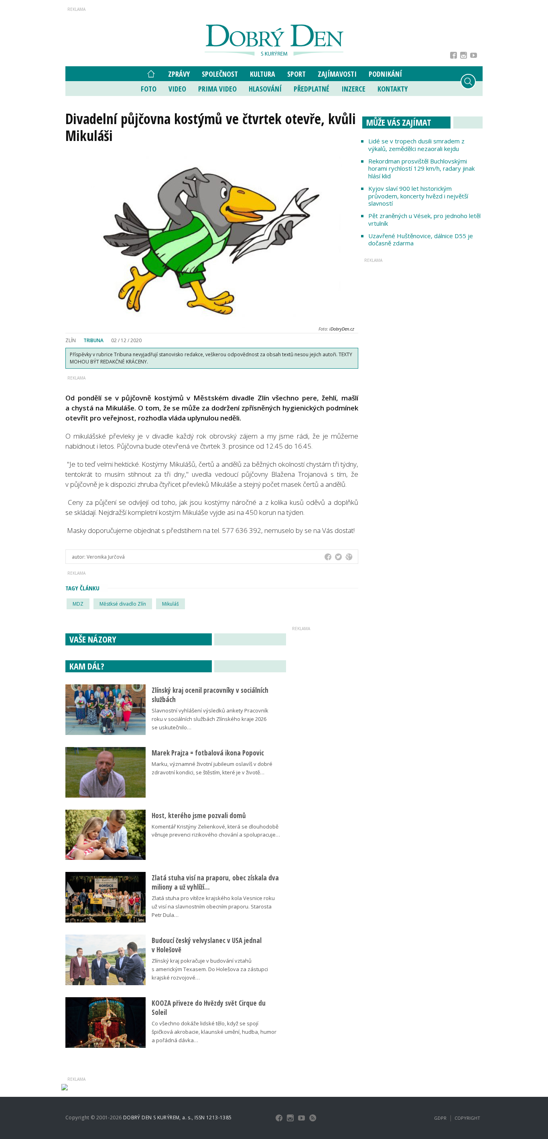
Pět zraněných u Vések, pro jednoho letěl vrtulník (424, 219)
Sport (296, 74)
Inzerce (353, 89)
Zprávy (179, 74)
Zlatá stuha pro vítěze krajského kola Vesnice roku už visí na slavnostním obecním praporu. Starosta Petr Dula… (213, 906)
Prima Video (217, 89)
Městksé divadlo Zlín (122, 603)
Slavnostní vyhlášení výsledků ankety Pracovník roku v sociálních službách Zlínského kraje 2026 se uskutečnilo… (210, 719)
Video (177, 89)
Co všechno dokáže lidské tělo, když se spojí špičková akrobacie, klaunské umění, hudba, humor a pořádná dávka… (214, 1032)
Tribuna (93, 340)
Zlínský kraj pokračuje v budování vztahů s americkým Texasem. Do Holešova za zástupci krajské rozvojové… (210, 969)
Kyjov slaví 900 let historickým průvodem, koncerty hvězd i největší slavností (418, 196)
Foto (148, 89)
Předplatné (311, 89)
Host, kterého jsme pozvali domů (199, 815)
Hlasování (265, 89)
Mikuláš (170, 603)
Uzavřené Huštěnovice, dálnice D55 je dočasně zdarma (420, 239)
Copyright (467, 1118)
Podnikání (385, 74)
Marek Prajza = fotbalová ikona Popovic (208, 752)
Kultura (262, 74)
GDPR (440, 1118)
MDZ (78, 603)
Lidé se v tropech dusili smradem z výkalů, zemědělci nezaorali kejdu (416, 145)
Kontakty (393, 89)
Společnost (220, 74)
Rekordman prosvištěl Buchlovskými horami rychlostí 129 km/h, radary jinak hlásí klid (421, 168)
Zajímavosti (337, 74)
